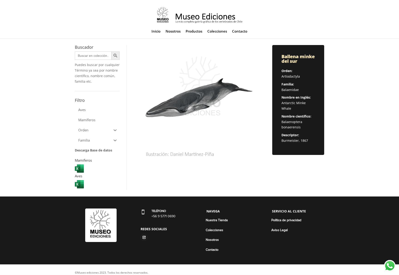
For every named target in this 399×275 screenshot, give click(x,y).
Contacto (239, 31)
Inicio (155, 31)
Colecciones (217, 31)
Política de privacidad (286, 220)
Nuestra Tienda (217, 220)
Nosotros (173, 31)
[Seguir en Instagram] (144, 237)
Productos (194, 31)
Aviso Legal (279, 230)
